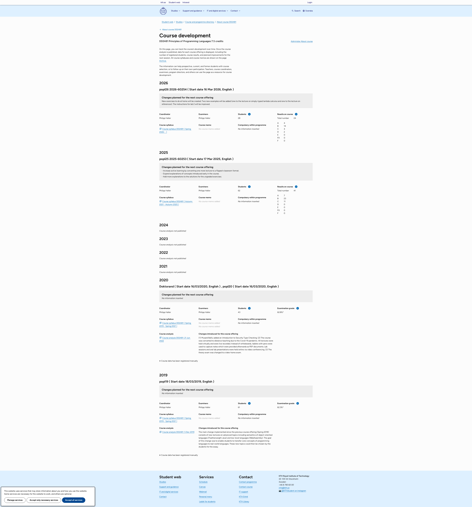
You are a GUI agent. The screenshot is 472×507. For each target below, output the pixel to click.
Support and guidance (169, 487)
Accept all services (73, 500)
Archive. (162, 61)
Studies (179, 22)
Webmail (203, 492)
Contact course (246, 487)
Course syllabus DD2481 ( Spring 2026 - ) (175, 130)
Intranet (186, 2)
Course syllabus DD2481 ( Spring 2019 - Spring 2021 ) (175, 324)
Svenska (309, 11)
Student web (174, 2)
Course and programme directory (199, 22)
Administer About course (302, 41)
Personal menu (205, 496)
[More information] (249, 114)
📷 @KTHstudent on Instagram (292, 491)
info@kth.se (284, 488)
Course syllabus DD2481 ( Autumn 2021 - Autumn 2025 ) (176, 203)
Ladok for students (207, 501)
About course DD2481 (226, 22)
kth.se (163, 2)
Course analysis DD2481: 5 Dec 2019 (178, 432)
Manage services (14, 500)
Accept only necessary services (44, 500)
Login (309, 2)
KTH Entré (243, 496)
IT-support (243, 492)
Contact (163, 496)
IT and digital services (168, 492)
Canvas (202, 487)
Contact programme (248, 482)
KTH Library (244, 501)
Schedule (203, 482)
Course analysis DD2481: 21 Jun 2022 (175, 339)
